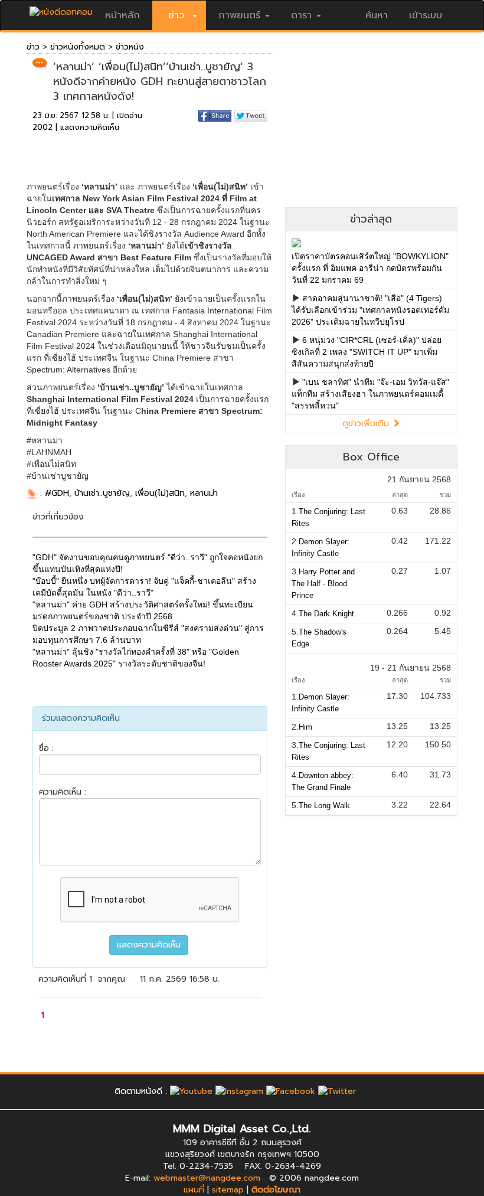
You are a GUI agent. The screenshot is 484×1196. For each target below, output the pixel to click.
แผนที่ (194, 1190)
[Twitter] (337, 1091)
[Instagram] (239, 1091)
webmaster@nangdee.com (206, 1178)
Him (305, 727)
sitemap (228, 1190)
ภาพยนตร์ (239, 15)
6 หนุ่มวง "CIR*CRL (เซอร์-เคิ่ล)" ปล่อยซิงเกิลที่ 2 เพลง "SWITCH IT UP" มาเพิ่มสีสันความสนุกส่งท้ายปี (367, 351)
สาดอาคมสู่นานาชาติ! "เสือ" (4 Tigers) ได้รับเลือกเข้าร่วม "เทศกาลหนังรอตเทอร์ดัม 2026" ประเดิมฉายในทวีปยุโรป (370, 309)
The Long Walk (324, 805)
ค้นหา (376, 15)
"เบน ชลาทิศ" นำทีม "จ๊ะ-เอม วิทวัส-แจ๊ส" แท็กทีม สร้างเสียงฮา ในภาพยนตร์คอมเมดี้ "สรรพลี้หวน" (370, 393)
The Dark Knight (326, 613)
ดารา (301, 15)
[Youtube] (191, 1091)
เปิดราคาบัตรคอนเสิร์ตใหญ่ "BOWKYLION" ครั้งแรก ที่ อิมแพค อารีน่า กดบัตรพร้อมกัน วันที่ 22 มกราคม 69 (370, 268)
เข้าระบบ (425, 15)
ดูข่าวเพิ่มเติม (367, 423)
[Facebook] (290, 1091)
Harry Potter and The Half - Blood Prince (323, 583)
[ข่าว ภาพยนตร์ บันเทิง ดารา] (61, 9)
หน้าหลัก (122, 15)
